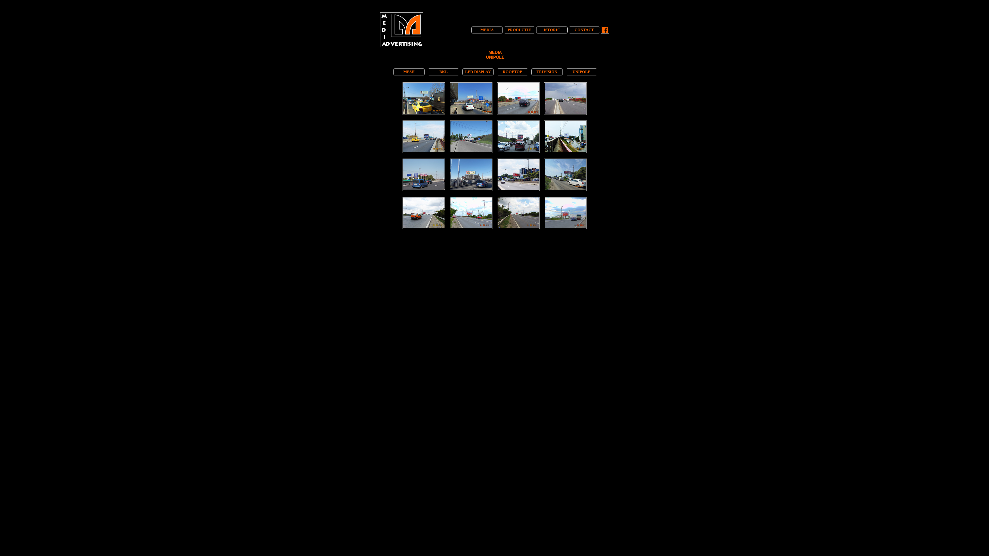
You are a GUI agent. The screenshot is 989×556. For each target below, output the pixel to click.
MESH (409, 72)
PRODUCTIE (519, 30)
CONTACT (584, 30)
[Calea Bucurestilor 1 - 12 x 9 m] (425, 121)
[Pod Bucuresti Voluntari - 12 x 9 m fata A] (472, 197)
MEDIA (487, 30)
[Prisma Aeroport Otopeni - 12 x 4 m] (425, 83)
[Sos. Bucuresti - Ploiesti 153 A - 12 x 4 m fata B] (425, 159)
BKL (443, 72)
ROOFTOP (512, 72)
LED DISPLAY (478, 72)
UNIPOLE (581, 72)
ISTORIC (552, 30)
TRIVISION (546, 72)
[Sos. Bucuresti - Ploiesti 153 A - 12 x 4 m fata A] (519, 159)
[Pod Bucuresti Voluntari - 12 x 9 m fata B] (425, 197)
